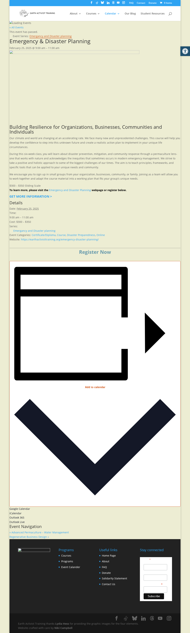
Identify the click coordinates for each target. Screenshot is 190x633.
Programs (67, 561)
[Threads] (113, 3)
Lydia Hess (62, 623)
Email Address (153, 584)
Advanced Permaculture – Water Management (39, 532)
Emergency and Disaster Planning (70, 190)
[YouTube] (118, 3)
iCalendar (15, 513)
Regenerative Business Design (29, 537)
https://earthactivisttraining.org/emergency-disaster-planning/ (60, 239)
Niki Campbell (63, 628)
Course (61, 235)
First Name (150, 562)
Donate (153, 3)
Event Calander (70, 567)
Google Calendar (19, 509)
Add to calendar (95, 387)
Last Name (150, 572)
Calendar (110, 13)
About (74, 13)
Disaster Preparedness (81, 235)
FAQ (131, 3)
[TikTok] (97, 3)
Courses (91, 13)
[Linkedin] (108, 3)
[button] (185, 51)
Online (100, 235)
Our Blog (130, 13)
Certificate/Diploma (44, 235)
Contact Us (108, 584)
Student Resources (153, 13)
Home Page (109, 555)
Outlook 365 (16, 517)
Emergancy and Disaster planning (34, 230)
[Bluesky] (102, 3)
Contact (141, 3)
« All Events (16, 27)
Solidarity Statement (114, 578)
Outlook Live (17, 522)
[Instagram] (123, 3)
